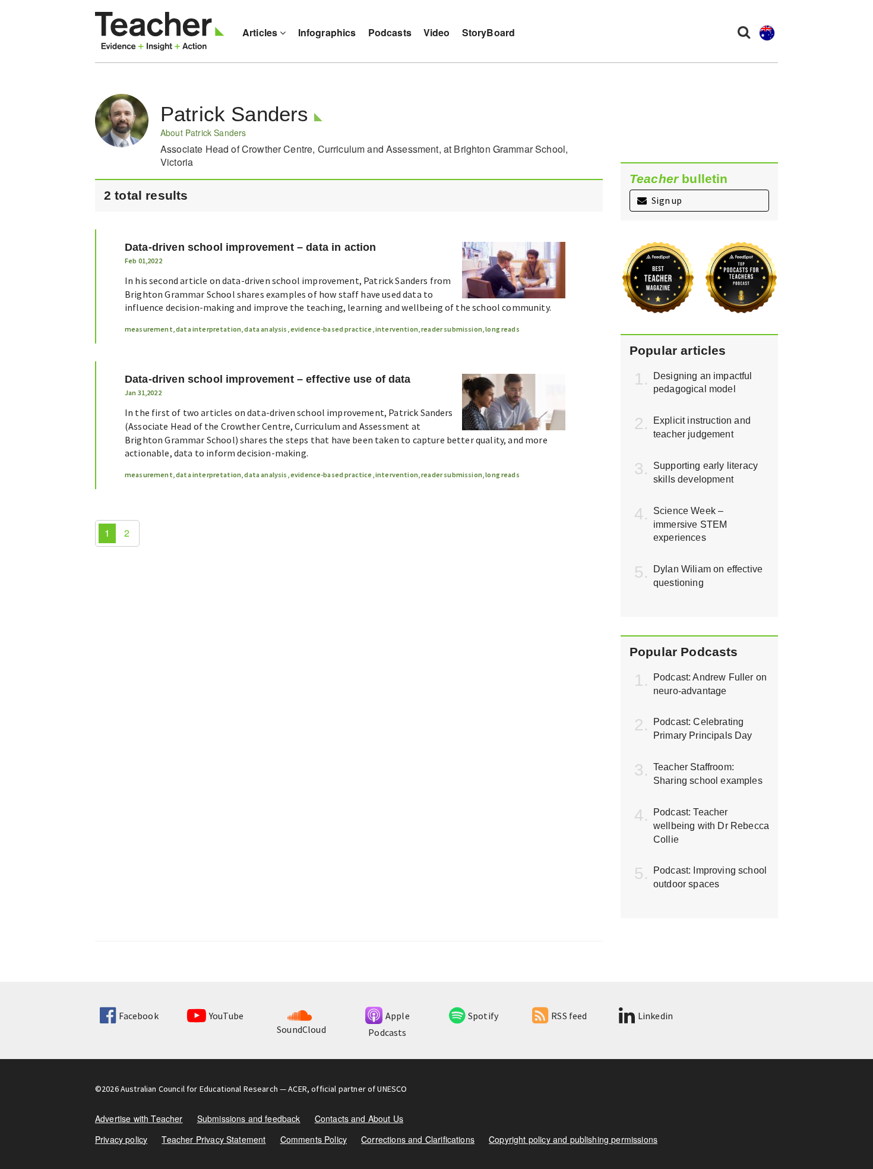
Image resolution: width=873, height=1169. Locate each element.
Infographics (327, 32)
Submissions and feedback (249, 1118)
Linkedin (655, 1016)
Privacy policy (121, 1139)
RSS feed (569, 1016)
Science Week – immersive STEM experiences (690, 524)
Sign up (666, 200)
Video (436, 32)
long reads (502, 328)
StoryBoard (488, 32)
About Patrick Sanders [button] (203, 132)
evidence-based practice (331, 328)
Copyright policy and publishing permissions (573, 1139)
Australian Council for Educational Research (199, 1088)
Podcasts (390, 32)
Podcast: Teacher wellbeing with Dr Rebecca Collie (711, 826)
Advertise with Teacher (139, 1118)
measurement (149, 328)
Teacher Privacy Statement (213, 1139)
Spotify (483, 1016)
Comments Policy (313, 1139)
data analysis (265, 328)
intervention (396, 328)
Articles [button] (261, 32)
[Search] (744, 31)
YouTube (226, 1016)
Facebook (138, 1016)
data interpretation (208, 328)
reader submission (451, 328)
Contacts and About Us (359, 1118)
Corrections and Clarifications (418, 1139)
